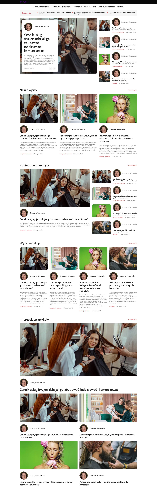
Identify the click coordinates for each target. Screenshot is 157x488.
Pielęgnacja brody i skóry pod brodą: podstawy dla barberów (56, 13)
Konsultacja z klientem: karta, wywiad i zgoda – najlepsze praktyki (36, 41)
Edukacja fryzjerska (117, 66)
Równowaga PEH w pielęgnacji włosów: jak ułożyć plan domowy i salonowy (124, 63)
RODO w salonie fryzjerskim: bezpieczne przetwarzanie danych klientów (127, 13)
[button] (50, 66)
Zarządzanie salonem (118, 32)
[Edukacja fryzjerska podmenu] (50, 6)
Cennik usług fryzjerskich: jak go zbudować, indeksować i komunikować (124, 29)
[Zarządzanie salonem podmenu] (71, 6)
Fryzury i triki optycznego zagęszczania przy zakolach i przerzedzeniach (92, 13)
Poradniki (114, 83)
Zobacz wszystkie (132, 90)
